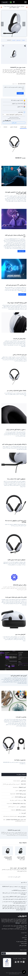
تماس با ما (15, 958)
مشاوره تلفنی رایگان (23, 945)
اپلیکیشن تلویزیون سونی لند (21, 941)
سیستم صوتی (18, 40)
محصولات (23, 40)
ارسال (4, 953)
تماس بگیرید (14, 122)
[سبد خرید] (10, 2)
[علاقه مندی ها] (14, 2)
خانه (26, 935)
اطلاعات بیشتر (21, 251)
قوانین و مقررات (24, 943)
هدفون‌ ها (13, 40)
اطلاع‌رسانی (20, 93)
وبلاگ (25, 939)
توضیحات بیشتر (18, 923)
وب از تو (10, 973)
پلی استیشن (24, 937)
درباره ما (19, 958)
